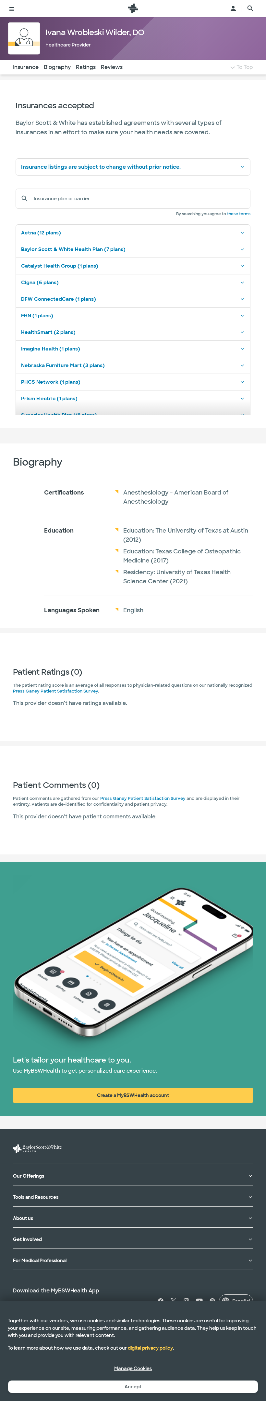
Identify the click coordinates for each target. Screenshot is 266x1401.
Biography (57, 67)
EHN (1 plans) (37, 316)
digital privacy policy (150, 1348)
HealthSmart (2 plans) (48, 332)
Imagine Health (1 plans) (50, 349)
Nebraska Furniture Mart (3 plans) (63, 365)
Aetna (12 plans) (41, 233)
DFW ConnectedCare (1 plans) (58, 299)
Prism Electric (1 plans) (49, 399)
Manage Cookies (133, 1368)
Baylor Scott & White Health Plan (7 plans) (73, 249)
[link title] (133, 8)
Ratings (86, 67)
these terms (238, 214)
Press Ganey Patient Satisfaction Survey (55, 691)
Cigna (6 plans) (40, 282)
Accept (133, 1387)
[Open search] (250, 8)
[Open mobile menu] (12, 8)
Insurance (26, 67)
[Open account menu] (233, 8)
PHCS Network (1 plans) (50, 382)
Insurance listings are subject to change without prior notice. (101, 167)
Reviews (112, 67)
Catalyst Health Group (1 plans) (59, 266)
